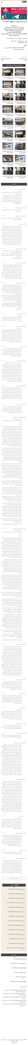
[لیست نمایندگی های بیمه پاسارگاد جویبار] (7, 134)
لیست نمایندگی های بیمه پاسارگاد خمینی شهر (15, 948)
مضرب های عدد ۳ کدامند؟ (21, 977)
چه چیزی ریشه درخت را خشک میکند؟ (18, 963)
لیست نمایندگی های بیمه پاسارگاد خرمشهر (16, 925)
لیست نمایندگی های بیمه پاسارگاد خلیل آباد (15, 934)
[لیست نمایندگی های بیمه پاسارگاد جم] (20, 121)
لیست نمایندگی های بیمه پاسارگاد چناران (16, 898)
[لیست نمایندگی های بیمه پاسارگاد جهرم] (7, 121)
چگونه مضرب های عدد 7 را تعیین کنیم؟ (18, 981)
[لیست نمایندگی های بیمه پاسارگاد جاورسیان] (20, 109)
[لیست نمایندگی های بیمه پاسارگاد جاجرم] (7, 96)
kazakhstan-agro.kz (23, 1029)
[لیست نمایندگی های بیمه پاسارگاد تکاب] (20, 72)
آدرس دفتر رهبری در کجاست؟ (22, 59)
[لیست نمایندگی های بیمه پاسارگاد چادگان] (20, 171)
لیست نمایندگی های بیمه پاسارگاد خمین (16, 943)
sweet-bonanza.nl (23, 1032)
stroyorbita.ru (24, 1031)
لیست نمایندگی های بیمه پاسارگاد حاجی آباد (15, 902)
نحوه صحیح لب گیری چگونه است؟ (19, 968)
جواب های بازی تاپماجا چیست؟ (19, 959)
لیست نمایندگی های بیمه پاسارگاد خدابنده (16, 911)
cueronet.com (24, 1020)
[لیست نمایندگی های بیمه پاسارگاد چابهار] (7, 158)
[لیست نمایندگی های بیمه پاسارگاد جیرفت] (7, 146)
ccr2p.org (25, 1018)
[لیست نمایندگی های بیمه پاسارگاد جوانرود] (20, 134)
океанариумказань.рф (23, 1034)
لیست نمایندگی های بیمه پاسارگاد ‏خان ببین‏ (15, 907)
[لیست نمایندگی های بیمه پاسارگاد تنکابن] (7, 72)
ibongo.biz (25, 1027)
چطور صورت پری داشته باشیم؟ (6, 59)
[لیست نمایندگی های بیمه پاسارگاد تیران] (7, 84)
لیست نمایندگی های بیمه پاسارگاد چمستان (16, 893)
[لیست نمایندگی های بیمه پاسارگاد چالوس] (7, 171)
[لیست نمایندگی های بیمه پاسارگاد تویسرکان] (20, 84)
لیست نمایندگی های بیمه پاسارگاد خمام (16, 938)
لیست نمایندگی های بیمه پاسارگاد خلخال (16, 929)
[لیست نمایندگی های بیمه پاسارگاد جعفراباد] (7, 109)
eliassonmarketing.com (22, 1021)
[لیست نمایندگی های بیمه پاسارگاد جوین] (20, 146)
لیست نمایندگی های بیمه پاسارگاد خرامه (16, 916)
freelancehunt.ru (24, 1023)
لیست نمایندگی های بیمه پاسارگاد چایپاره (16, 889)
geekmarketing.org (23, 1024)
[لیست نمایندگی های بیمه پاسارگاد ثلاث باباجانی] (20, 96)
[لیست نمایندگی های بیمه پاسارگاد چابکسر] (20, 158)
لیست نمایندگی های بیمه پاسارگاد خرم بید (16, 920)
